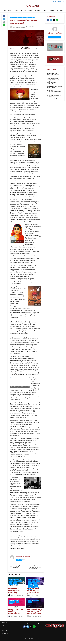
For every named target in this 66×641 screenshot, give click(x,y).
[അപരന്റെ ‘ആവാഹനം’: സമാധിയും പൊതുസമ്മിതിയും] (16, 603)
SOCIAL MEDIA (31, 587)
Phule (22, 548)
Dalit (11, 582)
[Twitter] (51, 20)
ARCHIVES (4, 630)
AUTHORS (4, 622)
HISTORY (35, 582)
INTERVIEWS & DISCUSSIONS (41, 10)
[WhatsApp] (57, 20)
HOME (4, 10)
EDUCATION (22, 17)
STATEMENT (36, 587)
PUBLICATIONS (36, 13)
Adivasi (11, 579)
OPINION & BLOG (54, 10)
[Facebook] (48, 20)
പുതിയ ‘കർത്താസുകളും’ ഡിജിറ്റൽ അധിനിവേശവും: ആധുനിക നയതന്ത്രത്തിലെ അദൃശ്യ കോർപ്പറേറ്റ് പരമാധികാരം (53, 81)
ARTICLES (10, 10)
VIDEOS (29, 13)
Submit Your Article (60, 1)
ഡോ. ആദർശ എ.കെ (16, 616)
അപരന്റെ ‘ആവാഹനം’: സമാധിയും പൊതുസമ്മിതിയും (15, 612)
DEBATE (33, 581)
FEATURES (23, 10)
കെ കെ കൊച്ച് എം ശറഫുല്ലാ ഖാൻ (33, 596)
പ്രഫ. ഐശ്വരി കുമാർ (35, 616)
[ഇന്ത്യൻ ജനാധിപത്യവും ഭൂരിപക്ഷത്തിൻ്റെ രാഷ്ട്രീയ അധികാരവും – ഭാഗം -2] (35, 603)
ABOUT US (4, 625)
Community (19, 581)
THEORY (30, 589)
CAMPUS (11, 581)
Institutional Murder (13, 584)
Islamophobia (12, 602)
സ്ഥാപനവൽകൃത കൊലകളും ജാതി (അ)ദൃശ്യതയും (14, 591)
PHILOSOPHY (28, 17)
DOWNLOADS (5, 628)
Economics (38, 581)
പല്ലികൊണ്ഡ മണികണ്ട (18, 27)
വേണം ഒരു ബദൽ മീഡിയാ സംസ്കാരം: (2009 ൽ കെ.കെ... (33, 591)
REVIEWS (30, 10)
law (37, 600)
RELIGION (11, 603)
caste (18, 548)
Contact (54, 1)
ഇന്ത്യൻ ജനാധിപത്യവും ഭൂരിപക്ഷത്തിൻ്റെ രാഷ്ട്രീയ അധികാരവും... (34, 612)
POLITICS (17, 10)
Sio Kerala (38, 638)
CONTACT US (5, 633)
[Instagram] (54, 20)
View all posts (19, 559)
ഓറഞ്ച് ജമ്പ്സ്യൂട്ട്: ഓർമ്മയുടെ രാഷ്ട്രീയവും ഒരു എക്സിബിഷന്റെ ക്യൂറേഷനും (54, 97)
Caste (18, 17)
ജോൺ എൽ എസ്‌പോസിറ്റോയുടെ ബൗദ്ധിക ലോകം (54, 91)
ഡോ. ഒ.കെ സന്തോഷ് (16, 595)
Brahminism (13, 17)
